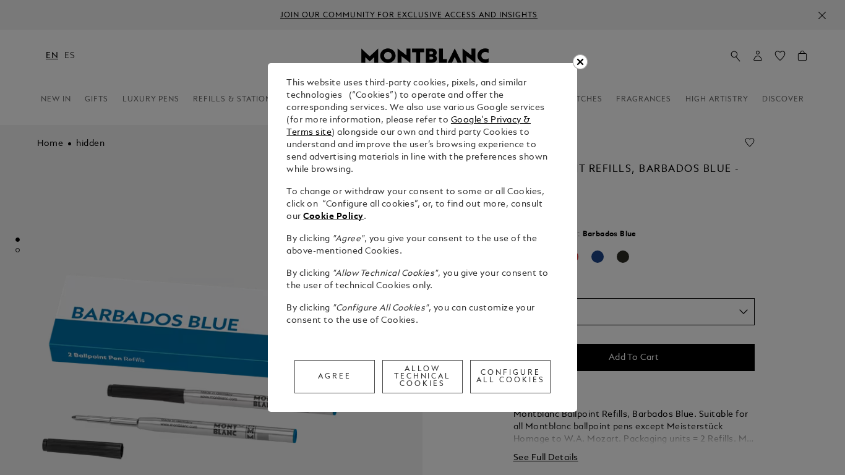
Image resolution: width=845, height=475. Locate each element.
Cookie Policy (333, 217)
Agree (334, 376)
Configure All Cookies (510, 376)
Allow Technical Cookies (423, 377)
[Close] (580, 61)
